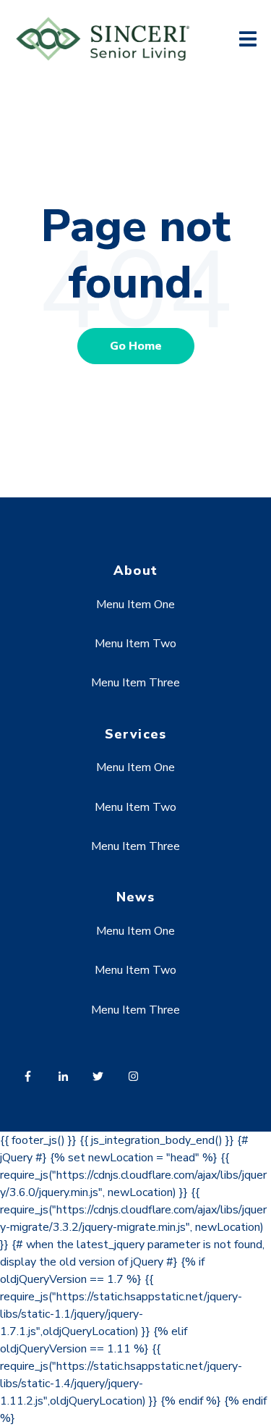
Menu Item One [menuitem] (135, 605)
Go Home (136, 346)
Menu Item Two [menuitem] (135, 644)
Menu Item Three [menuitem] (135, 683)
